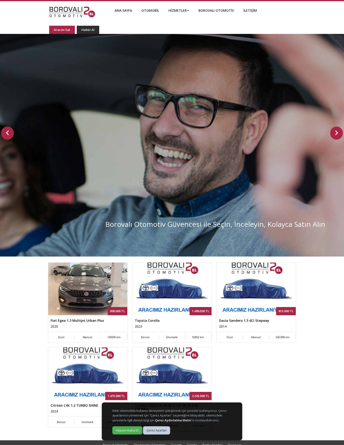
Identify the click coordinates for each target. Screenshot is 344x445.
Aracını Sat (62, 30)
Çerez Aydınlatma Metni (173, 420)
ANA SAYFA (123, 10)
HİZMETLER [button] (177, 10)
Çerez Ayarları (156, 430)
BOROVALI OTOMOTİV (216, 10)
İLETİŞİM (250, 10)
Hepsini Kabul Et (127, 430)
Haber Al (88, 30)
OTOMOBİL (150, 10)
